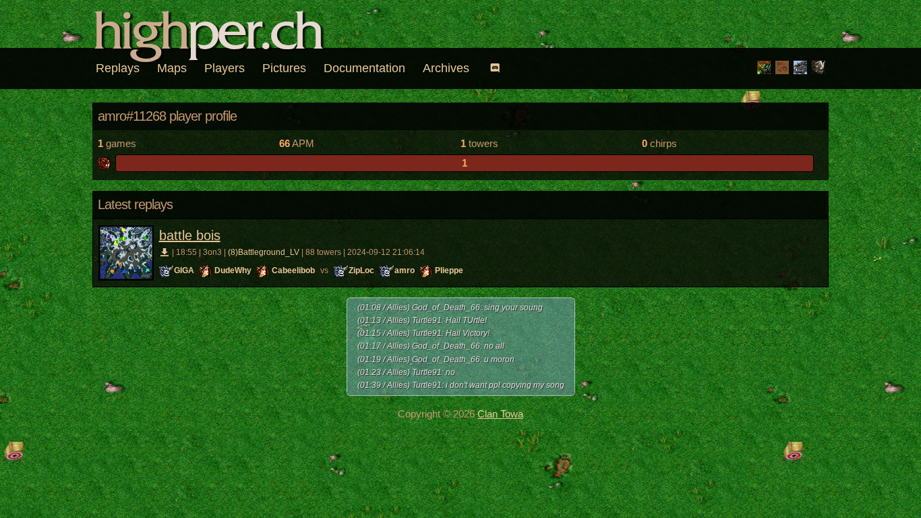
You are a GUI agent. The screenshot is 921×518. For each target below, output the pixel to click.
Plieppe (449, 270)
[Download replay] (165, 252)
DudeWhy (232, 270)
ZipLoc (361, 270)
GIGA (184, 270)
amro (404, 270)
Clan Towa (500, 414)
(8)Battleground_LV (263, 252)
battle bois (189, 235)
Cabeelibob (293, 270)
